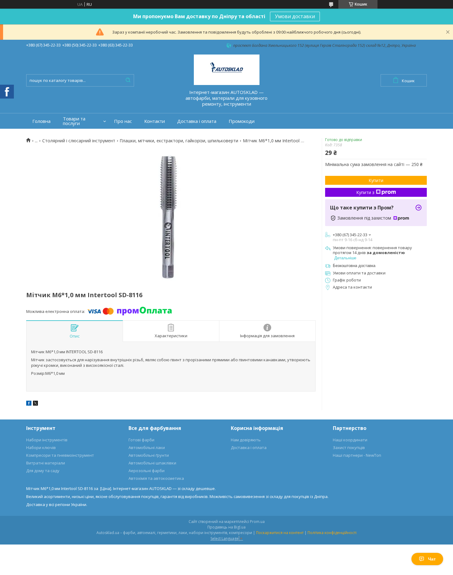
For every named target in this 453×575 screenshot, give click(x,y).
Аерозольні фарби (147, 470)
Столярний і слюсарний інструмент (78, 141)
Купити (376, 180)
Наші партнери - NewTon (357, 455)
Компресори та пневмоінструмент (60, 455)
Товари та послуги (74, 121)
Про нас (123, 121)
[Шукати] (128, 80)
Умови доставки (295, 16)
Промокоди (242, 121)
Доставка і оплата (196, 121)
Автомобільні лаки (147, 447)
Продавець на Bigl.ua (226, 527)
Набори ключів (41, 447)
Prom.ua (257, 521)
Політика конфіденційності (332, 532)
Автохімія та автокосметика (156, 478)
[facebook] (28, 404)
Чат (432, 559)
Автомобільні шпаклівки (152, 463)
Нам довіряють (246, 440)
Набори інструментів (46, 440)
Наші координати (350, 440)
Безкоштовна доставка (354, 265)
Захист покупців (349, 447)
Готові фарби (141, 440)
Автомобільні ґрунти (149, 455)
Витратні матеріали (45, 463)
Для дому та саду (42, 470)
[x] (35, 404)
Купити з (365, 192)
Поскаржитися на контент (280, 532)
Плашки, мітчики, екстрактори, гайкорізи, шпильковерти (179, 141)
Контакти (154, 121)
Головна (41, 121)
